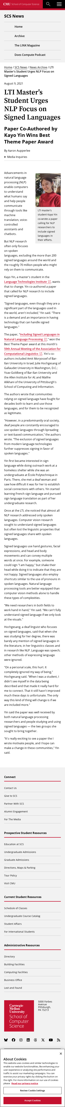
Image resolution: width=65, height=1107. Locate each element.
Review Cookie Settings (32, 1090)
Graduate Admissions (16, 859)
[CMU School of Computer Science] (21, 4)
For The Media (12, 819)
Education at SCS (14, 844)
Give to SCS (10, 795)
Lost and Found (13, 987)
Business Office (13, 980)
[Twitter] (43, 1040)
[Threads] (35, 1040)
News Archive (38, 67)
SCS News (21, 67)
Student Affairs (13, 923)
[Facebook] (13, 1040)
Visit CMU (9, 883)
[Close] (61, 1053)
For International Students (19, 931)
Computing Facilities (16, 972)
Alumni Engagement (16, 811)
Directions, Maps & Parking (19, 867)
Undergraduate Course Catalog (22, 916)
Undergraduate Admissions (20, 852)
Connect (10, 777)
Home (8, 67)
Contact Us (10, 788)
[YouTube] (51, 1040)
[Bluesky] (6, 1040)
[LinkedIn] (28, 1040)
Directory (9, 956)
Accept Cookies (32, 1100)
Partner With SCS (14, 803)
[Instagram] (21, 1040)
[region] (32, 1078)
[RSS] (58, 1040)
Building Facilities (14, 964)
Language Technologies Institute (25, 282)
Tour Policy (10, 875)
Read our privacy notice (24, 1083)
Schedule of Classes (15, 908)
